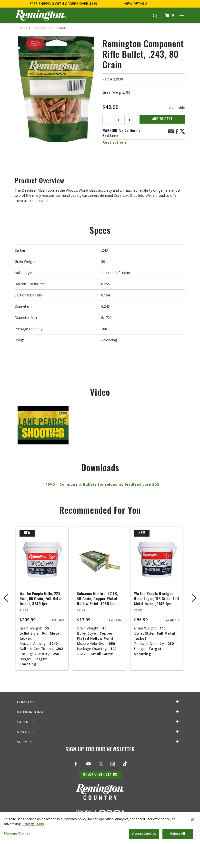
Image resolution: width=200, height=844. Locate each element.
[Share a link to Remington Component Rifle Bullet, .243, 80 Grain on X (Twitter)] (182, 133)
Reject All (177, 833)
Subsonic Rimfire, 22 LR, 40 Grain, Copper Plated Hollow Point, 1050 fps (97, 599)
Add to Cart (162, 119)
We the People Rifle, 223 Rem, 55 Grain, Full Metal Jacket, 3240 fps (41, 599)
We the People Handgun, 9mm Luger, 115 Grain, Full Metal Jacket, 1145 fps (156, 599)
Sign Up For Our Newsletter (100, 750)
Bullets (61, 28)
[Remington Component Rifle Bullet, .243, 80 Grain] (56, 103)
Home (23, 28)
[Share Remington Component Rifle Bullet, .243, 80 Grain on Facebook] (177, 133)
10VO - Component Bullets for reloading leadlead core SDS (102, 484)
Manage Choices (17, 833)
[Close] (192, 819)
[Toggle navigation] (182, 15)
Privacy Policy (33, 824)
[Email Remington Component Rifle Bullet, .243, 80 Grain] (171, 132)
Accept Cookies (144, 833)
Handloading (41, 28)
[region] (100, 828)
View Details (135, 4)
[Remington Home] (41, 15)
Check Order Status (100, 775)
